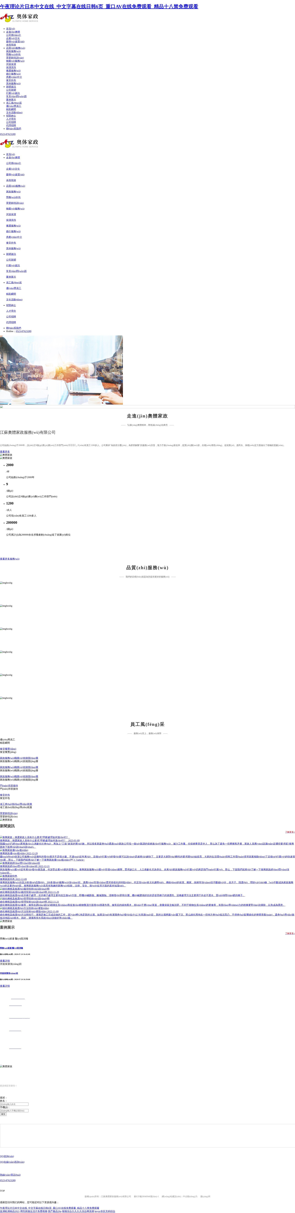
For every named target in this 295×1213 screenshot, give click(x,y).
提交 (3, 1114)
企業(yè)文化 (13, 38)
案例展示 (11, 99)
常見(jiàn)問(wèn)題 (16, 96)
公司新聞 (11, 90)
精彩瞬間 (11, 109)
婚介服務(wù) (13, 73)
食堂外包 (11, 80)
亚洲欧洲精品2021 (10, 1211)
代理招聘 (11, 125)
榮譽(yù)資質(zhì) (15, 41)
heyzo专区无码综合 (105, 1211)
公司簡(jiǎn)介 (13, 35)
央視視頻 (11, 44)
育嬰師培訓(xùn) (15, 57)
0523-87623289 (8, 134)
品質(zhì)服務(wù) (15, 48)
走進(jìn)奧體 (13, 32)
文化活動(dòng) (14, 112)
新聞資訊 (11, 86)
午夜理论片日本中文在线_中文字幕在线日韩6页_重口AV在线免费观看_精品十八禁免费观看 (99, 6)
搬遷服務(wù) (13, 70)
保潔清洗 (11, 67)
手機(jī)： (5, 1107)
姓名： (3, 1101)
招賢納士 (11, 115)
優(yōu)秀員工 (13, 106)
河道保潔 (11, 64)
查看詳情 (5, 960)
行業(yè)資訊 (13, 93)
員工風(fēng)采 (14, 103)
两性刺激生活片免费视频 (33, 1211)
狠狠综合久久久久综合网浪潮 (78, 1211)
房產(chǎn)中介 (14, 77)
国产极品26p (54, 1211)
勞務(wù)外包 (13, 54)
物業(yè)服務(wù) (15, 61)
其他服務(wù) (13, 83)
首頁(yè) (10, 28)
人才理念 (11, 119)
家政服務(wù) (13, 51)
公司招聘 (11, 122)
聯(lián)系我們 (13, 128)
